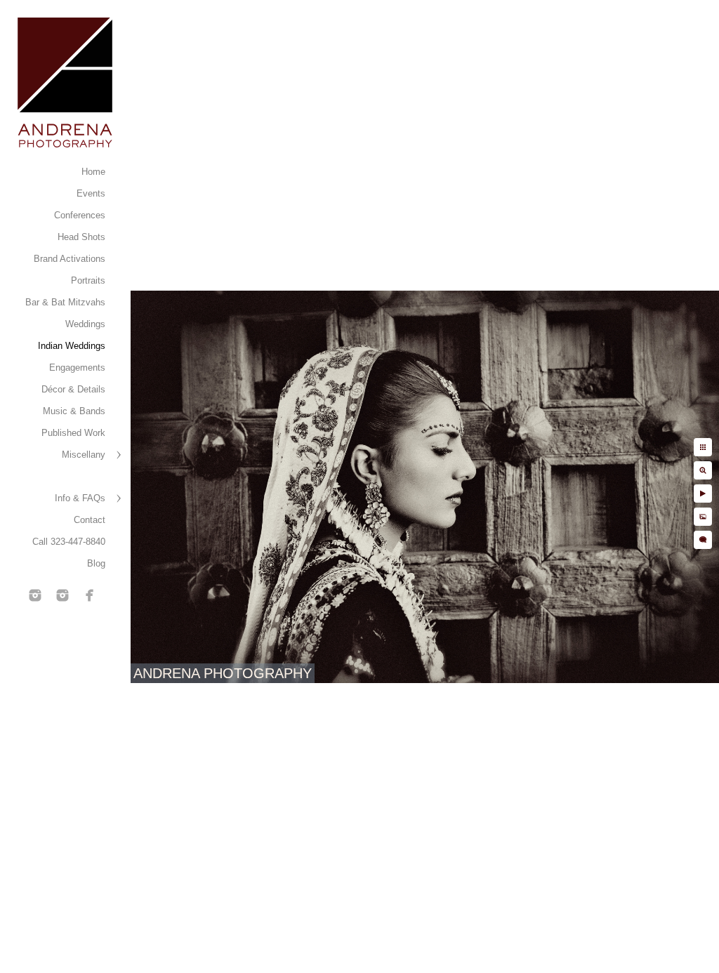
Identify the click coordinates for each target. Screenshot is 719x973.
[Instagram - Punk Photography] (62, 595)
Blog (96, 563)
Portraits (88, 280)
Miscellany (83, 454)
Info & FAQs (80, 498)
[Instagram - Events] (35, 595)
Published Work (73, 433)
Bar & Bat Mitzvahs (65, 302)
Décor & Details (73, 389)
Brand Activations (69, 258)
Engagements (77, 367)
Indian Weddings (71, 345)
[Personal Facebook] (90, 595)
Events (91, 193)
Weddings (85, 324)
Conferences (79, 215)
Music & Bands (74, 411)
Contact (89, 520)
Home (93, 171)
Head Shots (81, 237)
